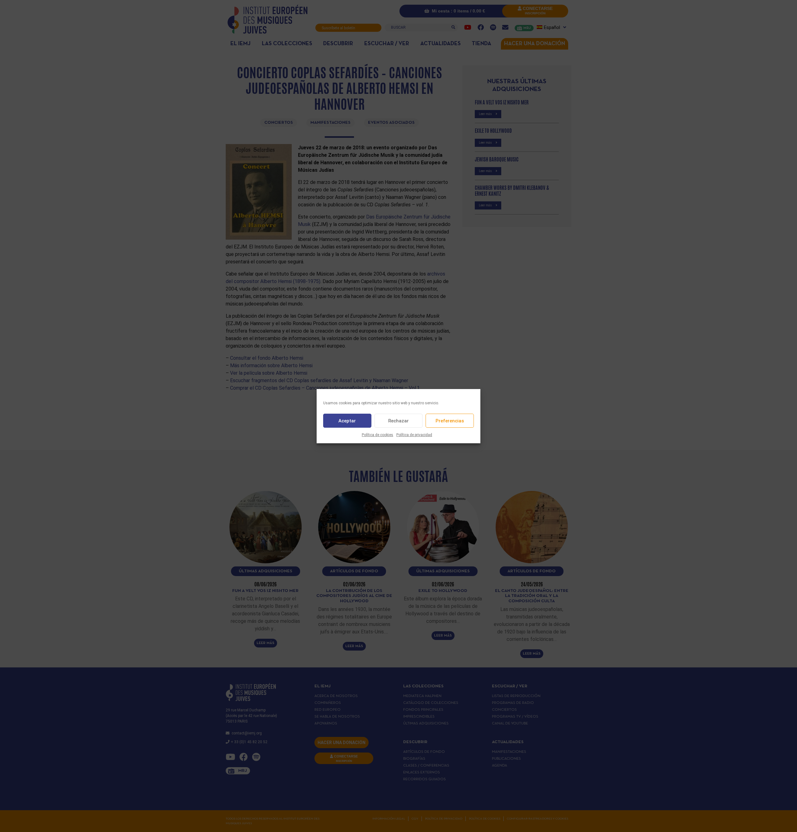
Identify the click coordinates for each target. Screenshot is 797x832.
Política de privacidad (414, 435)
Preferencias (450, 420)
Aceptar (347, 420)
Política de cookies (377, 435)
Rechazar (398, 420)
